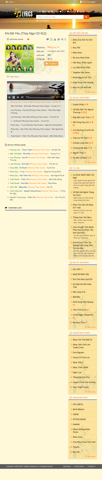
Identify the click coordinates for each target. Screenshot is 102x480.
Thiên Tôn (25, 179)
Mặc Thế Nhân (16, 154)
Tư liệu (76, 168)
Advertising (67, 466)
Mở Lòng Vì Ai (79, 292)
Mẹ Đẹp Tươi (79, 322)
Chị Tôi (49, 187)
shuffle (62, 97)
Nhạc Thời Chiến (80, 367)
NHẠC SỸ (72, 12)
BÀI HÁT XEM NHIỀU (81, 98)
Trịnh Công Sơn (16, 191)
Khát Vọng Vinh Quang (83, 82)
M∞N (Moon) (78, 409)
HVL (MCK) (78, 404)
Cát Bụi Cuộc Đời (81, 143)
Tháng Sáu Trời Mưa (82, 217)
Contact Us (91, 466)
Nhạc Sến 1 (78, 362)
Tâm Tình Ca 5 (80, 310)
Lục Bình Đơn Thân (81, 67)
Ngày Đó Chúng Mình (52, 172)
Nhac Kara (77, 437)
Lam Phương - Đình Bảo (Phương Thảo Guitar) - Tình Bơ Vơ (35, 117)
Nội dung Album (16, 39)
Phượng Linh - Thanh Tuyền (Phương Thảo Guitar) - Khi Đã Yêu (36, 102)
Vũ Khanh (23, 168)
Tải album (52, 64)
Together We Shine (81, 72)
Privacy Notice (79, 466)
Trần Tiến (13, 187)
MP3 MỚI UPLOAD (80, 33)
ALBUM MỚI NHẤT (80, 398)
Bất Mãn (76, 297)
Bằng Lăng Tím (54, 47)
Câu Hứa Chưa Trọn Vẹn (84, 442)
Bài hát (76, 452)
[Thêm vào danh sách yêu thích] (48, 40)
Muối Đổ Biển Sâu (81, 274)
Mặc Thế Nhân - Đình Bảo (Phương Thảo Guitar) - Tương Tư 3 (36, 106)
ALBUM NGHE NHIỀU (81, 333)
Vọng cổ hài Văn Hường (84, 382)
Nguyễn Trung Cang (18, 197)
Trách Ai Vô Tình (80, 138)
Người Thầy (78, 153)
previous (9, 97)
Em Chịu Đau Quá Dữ (82, 279)
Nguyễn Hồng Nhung (32, 191)
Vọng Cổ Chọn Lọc (81, 357)
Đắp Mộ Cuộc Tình (81, 117)
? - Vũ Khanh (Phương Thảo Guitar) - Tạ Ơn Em (30, 121)
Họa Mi (24, 158)
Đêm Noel (77, 53)
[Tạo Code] (51, 40)
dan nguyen (78, 352)
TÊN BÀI (47, 12)
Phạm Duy (14, 172)
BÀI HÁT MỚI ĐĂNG (81, 263)
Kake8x (76, 424)
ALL (39, 12)
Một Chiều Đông (55, 179)
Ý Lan (22, 172)
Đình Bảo (27, 154)
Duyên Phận (78, 105)
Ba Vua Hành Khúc (81, 58)
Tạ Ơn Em (51, 168)
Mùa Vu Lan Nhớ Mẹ (82, 87)
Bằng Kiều (23, 187)
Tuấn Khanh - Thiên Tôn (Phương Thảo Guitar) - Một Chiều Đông (37, 136)
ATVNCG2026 (79, 419)
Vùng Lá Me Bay (80, 148)
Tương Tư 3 (55, 154)
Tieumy (76, 447)
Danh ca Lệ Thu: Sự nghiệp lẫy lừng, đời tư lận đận (83, 245)
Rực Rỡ (76, 48)
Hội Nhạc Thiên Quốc (82, 63)
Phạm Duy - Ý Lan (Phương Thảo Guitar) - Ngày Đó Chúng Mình (36, 125)
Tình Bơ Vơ (53, 164)
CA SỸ (64, 12)
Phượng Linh (15, 150)
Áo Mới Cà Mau (80, 158)
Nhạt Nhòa (52, 183)
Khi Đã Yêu (56, 150)
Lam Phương (15, 158)
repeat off (57, 97)
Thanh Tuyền (27, 150)
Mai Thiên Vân (25, 175)
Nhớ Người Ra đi (57, 175)
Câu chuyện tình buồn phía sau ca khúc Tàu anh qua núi (83, 230)
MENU (10, 2)
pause (13, 97)
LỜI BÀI (56, 12)
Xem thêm (91, 92)
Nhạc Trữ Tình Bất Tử (82, 340)
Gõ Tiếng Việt (44, 21)
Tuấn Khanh (15, 179)
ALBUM (81, 12)
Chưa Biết (14, 168)
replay (22, 97)
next (18, 97)
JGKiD (76, 414)
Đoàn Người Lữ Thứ (82, 77)
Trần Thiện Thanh (81, 387)
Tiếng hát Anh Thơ (81, 377)
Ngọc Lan (77, 372)
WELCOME (89, 2)
